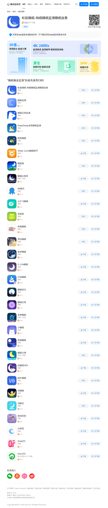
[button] (14, 4)
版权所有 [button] (62, 488)
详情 (83, 90)
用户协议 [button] (97, 488)
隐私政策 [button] (78, 488)
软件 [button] (14, 11)
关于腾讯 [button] (10, 488)
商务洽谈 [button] (38, 488)
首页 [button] (8, 11)
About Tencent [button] (20, 488)
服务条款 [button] (30, 488)
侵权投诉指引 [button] (87, 488)
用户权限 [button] (70, 488)
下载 (84, 153)
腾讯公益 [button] (54, 488)
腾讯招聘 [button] (46, 488)
